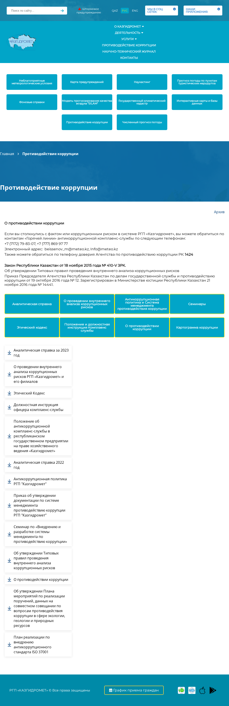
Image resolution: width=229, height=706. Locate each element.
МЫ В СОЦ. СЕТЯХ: (155, 10)
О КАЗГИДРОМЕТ (127, 26)
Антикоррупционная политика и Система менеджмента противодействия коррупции (142, 304)
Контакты (129, 57)
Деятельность (127, 32)
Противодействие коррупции (129, 45)
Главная (7, 153)
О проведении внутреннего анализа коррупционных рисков (87, 304)
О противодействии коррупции (142, 327)
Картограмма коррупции (197, 327)
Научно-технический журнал (129, 51)
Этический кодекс (32, 327)
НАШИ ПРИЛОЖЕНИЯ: (198, 10)
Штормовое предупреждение (88, 10)
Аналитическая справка (32, 304)
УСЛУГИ (127, 39)
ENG (135, 10)
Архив (219, 211)
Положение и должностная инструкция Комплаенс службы (87, 327)
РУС (125, 10)
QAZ (115, 10)
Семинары (197, 304)
